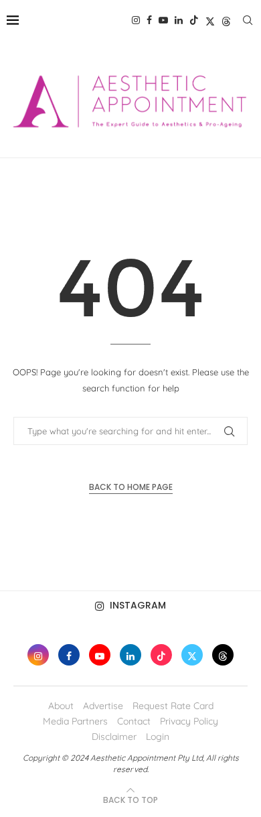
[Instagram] (136, 20)
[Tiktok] (194, 20)
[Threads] (226, 20)
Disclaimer (114, 737)
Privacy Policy (189, 721)
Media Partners (75, 721)
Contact (134, 721)
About (61, 706)
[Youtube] (163, 20)
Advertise (103, 706)
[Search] (247, 20)
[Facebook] (149, 20)
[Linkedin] (179, 20)
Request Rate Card (173, 706)
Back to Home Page (131, 487)
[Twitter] (210, 20)
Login (157, 737)
